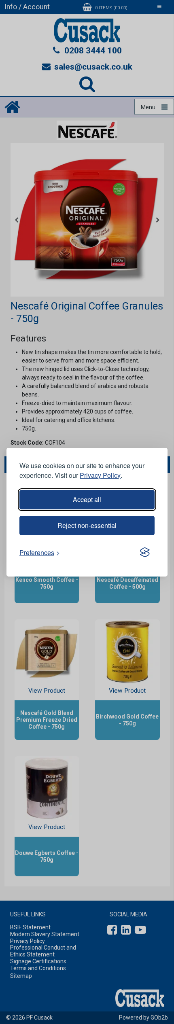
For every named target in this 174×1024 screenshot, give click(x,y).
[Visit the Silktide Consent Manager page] (145, 552)
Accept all (87, 499)
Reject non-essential (87, 525)
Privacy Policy (100, 475)
